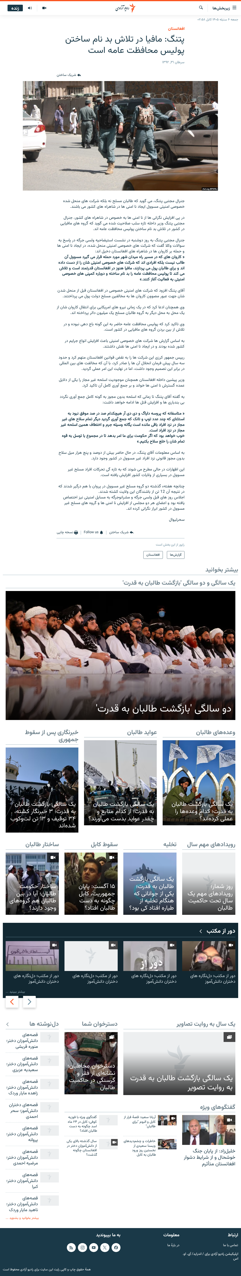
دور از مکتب (221, 931)
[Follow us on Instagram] (82, 1247)
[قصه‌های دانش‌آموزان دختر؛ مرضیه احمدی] (49, 1154)
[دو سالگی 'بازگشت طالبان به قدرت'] (120, 655)
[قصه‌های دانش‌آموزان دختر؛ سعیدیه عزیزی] (49, 1061)
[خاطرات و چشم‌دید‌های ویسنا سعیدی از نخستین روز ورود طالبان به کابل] (167, 1144)
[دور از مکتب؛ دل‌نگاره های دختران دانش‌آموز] (208, 956)
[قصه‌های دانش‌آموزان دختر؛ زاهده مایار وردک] (49, 1084)
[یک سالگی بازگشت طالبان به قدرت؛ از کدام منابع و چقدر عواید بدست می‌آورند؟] (120, 782)
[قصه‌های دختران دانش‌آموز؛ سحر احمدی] (49, 1107)
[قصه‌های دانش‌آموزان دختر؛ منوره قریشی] (49, 1037)
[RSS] (71, 1247)
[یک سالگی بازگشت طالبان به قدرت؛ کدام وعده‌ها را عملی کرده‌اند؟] (199, 782)
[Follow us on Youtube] (93, 1247)
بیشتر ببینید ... (15, 992)
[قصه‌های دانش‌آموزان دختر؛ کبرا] (49, 1177)
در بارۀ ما (173, 1245)
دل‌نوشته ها (44, 1024)
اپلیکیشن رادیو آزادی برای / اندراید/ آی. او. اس (210, 1257)
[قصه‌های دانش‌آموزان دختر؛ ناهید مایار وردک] (49, 1200)
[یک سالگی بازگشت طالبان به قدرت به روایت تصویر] (179, 1063)
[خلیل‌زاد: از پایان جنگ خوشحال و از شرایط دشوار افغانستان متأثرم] (208, 1130)
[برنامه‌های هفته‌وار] (30, 8)
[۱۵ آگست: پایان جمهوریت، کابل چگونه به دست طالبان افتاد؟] (91, 884)
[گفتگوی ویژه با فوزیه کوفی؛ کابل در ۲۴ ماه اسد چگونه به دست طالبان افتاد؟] (108, 1120)
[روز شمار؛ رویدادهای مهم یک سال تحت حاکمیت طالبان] (208, 884)
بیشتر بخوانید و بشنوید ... (22, 1218)
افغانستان (176, 29)
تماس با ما (230, 1245)
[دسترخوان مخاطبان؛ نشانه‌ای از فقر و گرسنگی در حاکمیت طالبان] (91, 1063)
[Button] (69, 75)
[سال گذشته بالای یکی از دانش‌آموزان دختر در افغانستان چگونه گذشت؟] (108, 1144)
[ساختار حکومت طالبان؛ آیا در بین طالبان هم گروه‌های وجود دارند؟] (32, 884)
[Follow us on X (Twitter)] (104, 1247)
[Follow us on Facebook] (116, 1247)
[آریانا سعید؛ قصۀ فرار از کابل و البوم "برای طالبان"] (167, 1120)
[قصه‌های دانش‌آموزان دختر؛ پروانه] (49, 1130)
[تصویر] (44, 8)
